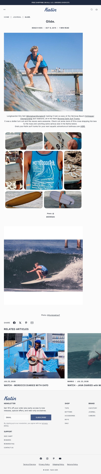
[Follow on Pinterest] (53, 458)
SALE (66, 423)
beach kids (37, 28)
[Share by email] (32, 322)
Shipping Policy (58, 464)
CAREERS (92, 416)
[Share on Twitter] (20, 322)
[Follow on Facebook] (41, 458)
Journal (17, 17)
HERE (82, 126)
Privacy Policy (44, 464)
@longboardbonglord (36, 116)
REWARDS (7, 440)
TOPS (67, 408)
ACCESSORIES (70, 416)
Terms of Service (29, 464)
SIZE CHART (8, 436)
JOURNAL (92, 412)
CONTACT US (8, 447)
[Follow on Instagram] (47, 458)
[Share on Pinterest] (26, 322)
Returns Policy (72, 464)
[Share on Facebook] (14, 322)
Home (6, 17)
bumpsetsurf (54, 315)
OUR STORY (93, 408)
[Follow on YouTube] (60, 458)
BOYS (67, 419)
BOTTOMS (68, 412)
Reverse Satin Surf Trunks (69, 119)
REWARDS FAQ (9, 444)
